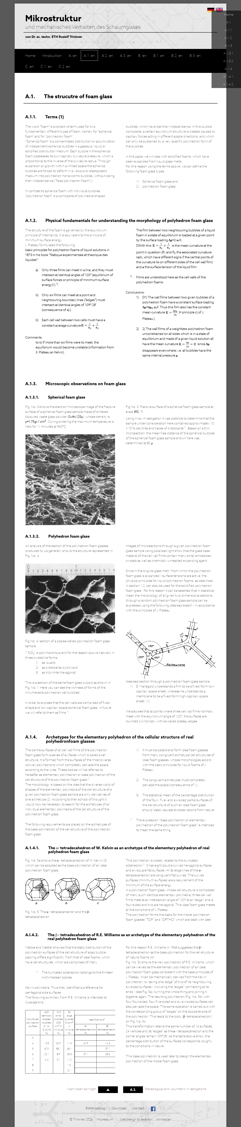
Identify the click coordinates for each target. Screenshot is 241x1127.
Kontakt (138, 1108)
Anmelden (163, 1119)
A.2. (133, 1090)
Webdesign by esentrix (136, 1119)
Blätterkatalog (95, 1108)
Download (119, 1108)
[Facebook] (153, 1108)
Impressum (105, 1119)
